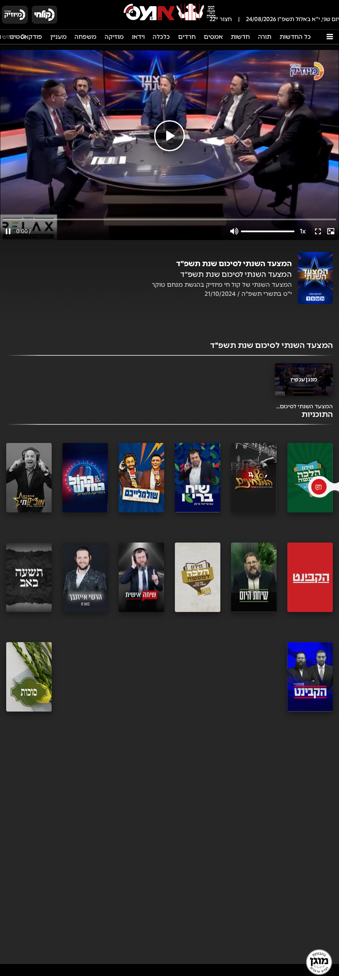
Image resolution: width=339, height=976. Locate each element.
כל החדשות (295, 36)
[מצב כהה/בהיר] (69, 14)
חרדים (187, 36)
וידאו (138, 36)
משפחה (85, 36)
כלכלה (161, 36)
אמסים (213, 36)
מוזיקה (114, 36)
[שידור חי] (44, 15)
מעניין (58, 36)
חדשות (240, 36)
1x (303, 231)
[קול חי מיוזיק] (15, 15)
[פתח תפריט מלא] (329, 37)
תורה (264, 36)
